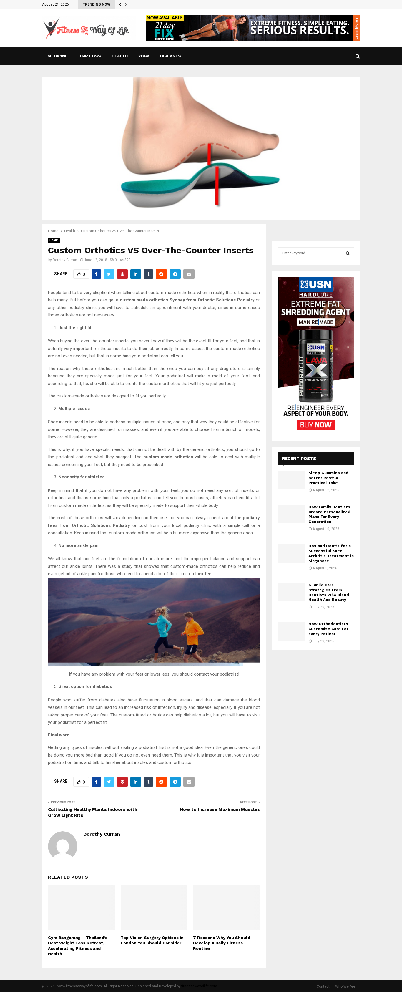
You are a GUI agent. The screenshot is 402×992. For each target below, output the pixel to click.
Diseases (170, 56)
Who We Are (345, 986)
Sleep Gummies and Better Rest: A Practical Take (328, 478)
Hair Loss (89, 56)
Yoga (143, 56)
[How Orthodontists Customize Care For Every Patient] (291, 631)
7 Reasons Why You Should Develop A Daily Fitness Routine (221, 942)
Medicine (57, 56)
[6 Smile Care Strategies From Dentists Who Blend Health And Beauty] (291, 592)
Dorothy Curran (65, 260)
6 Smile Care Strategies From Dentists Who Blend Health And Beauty (328, 592)
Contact (323, 986)
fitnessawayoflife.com (199, 986)
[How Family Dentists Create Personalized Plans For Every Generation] (291, 514)
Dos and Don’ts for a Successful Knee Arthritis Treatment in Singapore (331, 553)
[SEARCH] (347, 253)
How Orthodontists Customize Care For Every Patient (328, 629)
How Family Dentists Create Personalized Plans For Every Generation (329, 514)
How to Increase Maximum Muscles (220, 809)
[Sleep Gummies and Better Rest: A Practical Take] (291, 480)
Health (120, 56)
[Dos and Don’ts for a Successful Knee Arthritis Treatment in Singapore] (291, 553)
